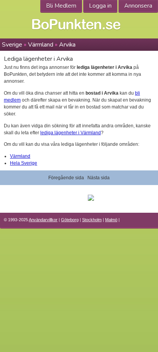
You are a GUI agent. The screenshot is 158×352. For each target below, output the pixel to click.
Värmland (40, 44)
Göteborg (70, 219)
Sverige (12, 44)
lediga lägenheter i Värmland (70, 132)
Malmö (111, 219)
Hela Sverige (23, 163)
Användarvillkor (43, 219)
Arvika (67, 44)
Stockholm (92, 219)
